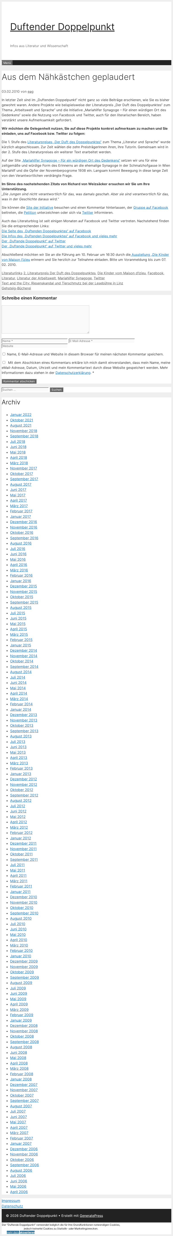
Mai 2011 (17, 870)
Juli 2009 (18, 988)
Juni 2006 (18, 1181)
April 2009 (19, 1004)
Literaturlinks (12, 273)
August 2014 (21, 672)
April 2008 (19, 1063)
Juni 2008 (18, 1052)
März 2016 (19, 570)
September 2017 (24, 479)
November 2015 (23, 592)
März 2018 (19, 463)
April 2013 (18, 758)
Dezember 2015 (23, 586)
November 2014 (23, 656)
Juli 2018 (17, 441)
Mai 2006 (18, 1186)
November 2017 (23, 468)
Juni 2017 (18, 490)
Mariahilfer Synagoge (75, 278)
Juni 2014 (18, 683)
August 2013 (21, 736)
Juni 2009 (18, 993)
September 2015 (24, 602)
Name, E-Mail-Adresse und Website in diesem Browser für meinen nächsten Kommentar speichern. (85, 354)
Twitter (87, 212)
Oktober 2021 (21, 420)
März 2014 (19, 699)
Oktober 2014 (21, 661)
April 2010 (18, 940)
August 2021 (20, 425)
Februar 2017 (21, 511)
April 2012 (18, 822)
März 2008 (19, 1068)
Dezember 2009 (24, 961)
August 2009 (21, 983)
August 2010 (21, 918)
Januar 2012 (20, 838)
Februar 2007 (21, 1138)
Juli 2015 (17, 613)
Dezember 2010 (23, 897)
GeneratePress (91, 1216)
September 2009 (24, 977)
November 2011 (23, 849)
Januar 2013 (20, 774)
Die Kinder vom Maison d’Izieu (121, 273)
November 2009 (24, 967)
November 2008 (24, 1031)
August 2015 (20, 607)
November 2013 (23, 720)
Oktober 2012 (21, 790)
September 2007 (24, 1101)
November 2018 (23, 431)
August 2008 (21, 1047)
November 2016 (23, 527)
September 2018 (24, 436)
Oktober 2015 (21, 597)
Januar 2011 (20, 892)
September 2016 (24, 538)
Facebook (156, 273)
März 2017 (19, 506)
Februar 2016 (21, 575)
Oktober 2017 (21, 474)
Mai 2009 (18, 999)
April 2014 (18, 693)
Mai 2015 (18, 624)
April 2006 (19, 1192)
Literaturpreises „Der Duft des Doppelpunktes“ (64, 142)
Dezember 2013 (23, 715)
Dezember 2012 (23, 779)
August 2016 (21, 543)
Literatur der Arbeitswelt (36, 278)
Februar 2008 (21, 1074)
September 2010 (24, 913)
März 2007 (19, 1133)
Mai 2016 (18, 559)
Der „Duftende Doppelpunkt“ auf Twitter (34, 241)
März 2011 (18, 881)
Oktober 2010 (21, 908)
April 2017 (18, 500)
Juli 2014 (17, 677)
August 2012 (20, 800)
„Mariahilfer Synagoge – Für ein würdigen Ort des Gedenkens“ (71, 160)
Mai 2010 (18, 935)
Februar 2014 (21, 704)
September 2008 (24, 1042)
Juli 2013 (17, 742)
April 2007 (19, 1127)
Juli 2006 (18, 1176)
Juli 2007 (18, 1111)
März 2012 (19, 827)
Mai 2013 (18, 752)
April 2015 (18, 629)
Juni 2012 (18, 811)
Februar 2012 (21, 833)
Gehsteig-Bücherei (16, 288)
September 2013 (24, 731)
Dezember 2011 (23, 843)
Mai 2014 (18, 688)
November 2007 (24, 1090)
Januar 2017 (20, 516)
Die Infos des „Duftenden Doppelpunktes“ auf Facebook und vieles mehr (59, 236)
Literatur (8, 278)
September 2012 (24, 795)
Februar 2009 (21, 1015)
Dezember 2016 (23, 522)
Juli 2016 (17, 549)
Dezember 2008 (24, 1026)
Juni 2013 (18, 747)
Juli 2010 (17, 924)
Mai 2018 (18, 452)
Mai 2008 (18, 1058)
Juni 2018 (18, 447)
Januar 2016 (20, 581)
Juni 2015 (18, 618)
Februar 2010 (21, 950)
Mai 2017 (18, 495)
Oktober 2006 (22, 1160)
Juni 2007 (18, 1117)
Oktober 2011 (21, 854)
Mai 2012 (18, 817)
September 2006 (24, 1165)
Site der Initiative (39, 207)
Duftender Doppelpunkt (62, 26)
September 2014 (24, 667)
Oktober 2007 (22, 1095)
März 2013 (19, 763)
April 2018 (18, 457)
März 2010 (19, 945)
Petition (30, 212)
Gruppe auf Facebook (150, 207)
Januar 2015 (20, 645)
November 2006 (24, 1154)
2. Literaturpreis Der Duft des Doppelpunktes (59, 273)
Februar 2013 (21, 768)
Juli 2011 (17, 865)
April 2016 (18, 565)
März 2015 (19, 634)
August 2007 (21, 1106)
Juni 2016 (18, 554)
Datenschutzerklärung (73, 373)
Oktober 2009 (22, 972)
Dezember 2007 (24, 1085)
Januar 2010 (20, 956)
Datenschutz (12, 1206)
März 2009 (19, 1010)
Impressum (11, 1201)
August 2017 (20, 484)
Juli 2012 (17, 806)
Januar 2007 (21, 1143)
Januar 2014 (20, 709)
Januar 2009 (21, 1020)
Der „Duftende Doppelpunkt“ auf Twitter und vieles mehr (47, 246)
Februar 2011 (21, 886)
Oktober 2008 (22, 1036)
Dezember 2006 (24, 1149)
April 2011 (18, 875)
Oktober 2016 (21, 532)
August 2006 (21, 1170)
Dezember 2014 (23, 650)
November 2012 (23, 784)
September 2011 (24, 859)
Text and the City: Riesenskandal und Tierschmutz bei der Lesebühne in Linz (62, 283)
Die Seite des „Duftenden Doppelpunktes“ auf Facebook (46, 231)
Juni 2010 (18, 929)
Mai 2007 (18, 1122)
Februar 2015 (21, 640)
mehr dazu (13, 1232)
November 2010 (23, 902)
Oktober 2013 (21, 725)
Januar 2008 (21, 1079)
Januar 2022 (20, 415)
